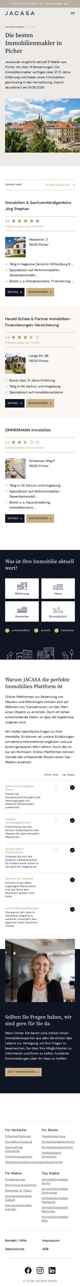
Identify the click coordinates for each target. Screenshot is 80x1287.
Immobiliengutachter (57, 1147)
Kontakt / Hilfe (15, 1240)
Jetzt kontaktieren (21, 1072)
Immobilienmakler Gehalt (18, 1198)
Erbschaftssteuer (18, 1136)
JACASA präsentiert (57, 184)
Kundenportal (15, 1179)
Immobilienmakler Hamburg (55, 1200)
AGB (45, 1249)
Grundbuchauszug (18, 1142)
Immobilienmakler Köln (55, 1219)
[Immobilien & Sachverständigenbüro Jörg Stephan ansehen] (40, 248)
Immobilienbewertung (58, 1142)
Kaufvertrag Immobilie (14, 1149)
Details (13, 292)
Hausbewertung (53, 1136)
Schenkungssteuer (18, 1156)
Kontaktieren (38, 292)
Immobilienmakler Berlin (55, 1181)
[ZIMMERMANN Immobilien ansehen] (40, 475)
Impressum (51, 1240)
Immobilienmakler (15, 26)
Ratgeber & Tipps (18, 1190)
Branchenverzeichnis (20, 1185)
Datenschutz (14, 1249)
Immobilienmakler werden (18, 1207)
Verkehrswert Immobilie (51, 1154)
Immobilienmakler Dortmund (55, 1190)
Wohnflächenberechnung (23, 1162)
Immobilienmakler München (55, 1209)
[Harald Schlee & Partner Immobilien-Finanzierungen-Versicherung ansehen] (40, 362)
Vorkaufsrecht (52, 1162)
